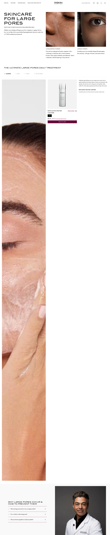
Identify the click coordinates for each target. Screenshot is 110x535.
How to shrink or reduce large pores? (19, 514)
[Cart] (105, 3)
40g (50, 115)
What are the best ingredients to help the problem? (22, 519)
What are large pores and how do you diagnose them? (23, 509)
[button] (6, 3)
